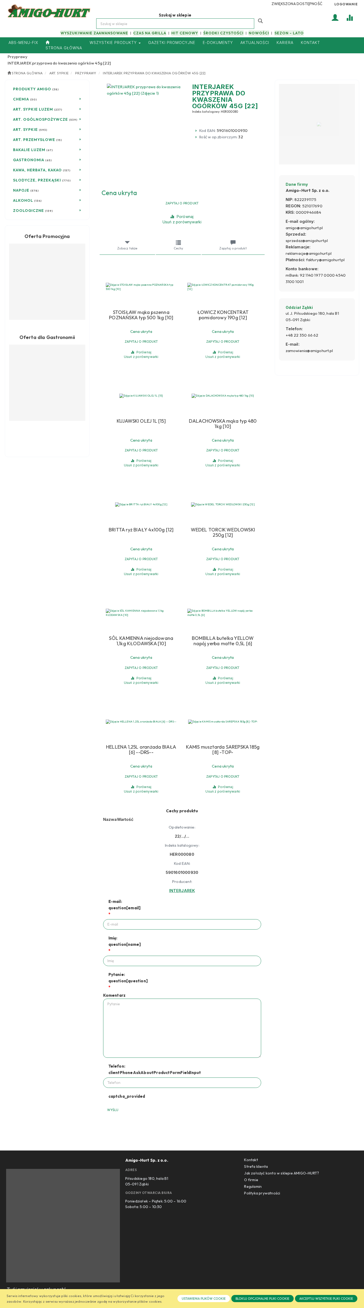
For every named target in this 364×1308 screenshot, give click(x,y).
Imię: (124, 941)
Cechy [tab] (178, 248)
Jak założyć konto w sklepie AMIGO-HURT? (281, 1173)
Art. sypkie (58, 73)
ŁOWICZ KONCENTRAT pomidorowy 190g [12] (223, 315)
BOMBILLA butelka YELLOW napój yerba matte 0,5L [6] (223, 641)
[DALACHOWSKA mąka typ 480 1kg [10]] (223, 395)
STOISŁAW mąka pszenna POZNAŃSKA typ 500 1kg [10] (141, 315)
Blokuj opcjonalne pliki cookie (262, 1299)
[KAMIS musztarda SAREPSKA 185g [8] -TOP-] (223, 721)
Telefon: (154, 1069)
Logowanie (346, 4)
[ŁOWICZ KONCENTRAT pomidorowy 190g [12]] (223, 287)
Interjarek (182, 890)
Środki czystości (223, 33)
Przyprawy (85, 73)
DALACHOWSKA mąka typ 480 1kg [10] (223, 423)
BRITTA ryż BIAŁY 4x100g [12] (141, 529)
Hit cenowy (184, 33)
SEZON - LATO (289, 33)
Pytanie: (128, 977)
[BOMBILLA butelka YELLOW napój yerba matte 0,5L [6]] (223, 613)
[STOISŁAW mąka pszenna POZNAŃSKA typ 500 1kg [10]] (141, 287)
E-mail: (124, 904)
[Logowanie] (335, 17)
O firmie (251, 1179)
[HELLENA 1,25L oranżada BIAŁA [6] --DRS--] (141, 721)
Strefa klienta (256, 1166)
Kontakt (251, 1159)
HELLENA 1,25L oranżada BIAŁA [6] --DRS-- (141, 749)
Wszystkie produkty (114, 42)
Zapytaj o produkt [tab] (232, 248)
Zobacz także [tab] (127, 248)
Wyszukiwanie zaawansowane (94, 33)
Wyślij (112, 1110)
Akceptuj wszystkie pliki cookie (326, 1299)
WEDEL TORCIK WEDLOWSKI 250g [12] (223, 532)
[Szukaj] (261, 20)
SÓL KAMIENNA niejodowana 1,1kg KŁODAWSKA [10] (141, 641)
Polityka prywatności (262, 1193)
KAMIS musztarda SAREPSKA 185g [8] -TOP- (223, 749)
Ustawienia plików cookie (204, 1299)
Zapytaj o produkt (182, 203)
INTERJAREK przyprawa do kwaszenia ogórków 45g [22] (154, 73)
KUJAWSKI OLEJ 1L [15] (141, 421)
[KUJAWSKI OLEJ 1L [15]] (141, 395)
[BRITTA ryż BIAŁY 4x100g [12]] (141, 504)
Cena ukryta (119, 193)
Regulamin (253, 1186)
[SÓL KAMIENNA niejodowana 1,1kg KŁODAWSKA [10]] (141, 613)
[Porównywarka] (350, 17)
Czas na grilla (149, 33)
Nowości (259, 33)
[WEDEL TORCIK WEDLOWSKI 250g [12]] (223, 504)
